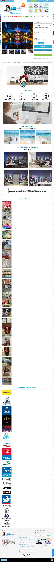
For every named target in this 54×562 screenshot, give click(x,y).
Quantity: (35, 41)
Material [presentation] (9, 62)
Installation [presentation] (19, 62)
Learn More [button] (37, 560)
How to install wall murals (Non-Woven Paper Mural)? (26, 548)
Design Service (33, 16)
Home (5, 16)
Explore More (34, 387)
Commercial (42, 16)
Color (35, 34)
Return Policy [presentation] (24, 62)
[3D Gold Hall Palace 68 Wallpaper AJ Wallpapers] (4, 52)
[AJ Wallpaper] (15, 8)
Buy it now (43, 50)
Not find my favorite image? (23, 540)
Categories (9, 16)
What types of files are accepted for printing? (25, 542)
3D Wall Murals (40, 58)
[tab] (5, 62)
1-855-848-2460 (16, 13)
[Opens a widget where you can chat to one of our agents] (4, 560)
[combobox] (20, 1)
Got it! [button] (45, 560)
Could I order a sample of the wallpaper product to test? (27, 539)
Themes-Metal (38, 59)
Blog (38, 16)
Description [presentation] (5, 62)
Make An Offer (43, 55)
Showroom (48, 16)
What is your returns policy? (23, 544)
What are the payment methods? (23, 537)
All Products (44, 58)
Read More (32, 198)
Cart (46, 0)
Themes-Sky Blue (43, 59)
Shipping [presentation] (14, 62)
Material (35, 38)
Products (6, 20)
